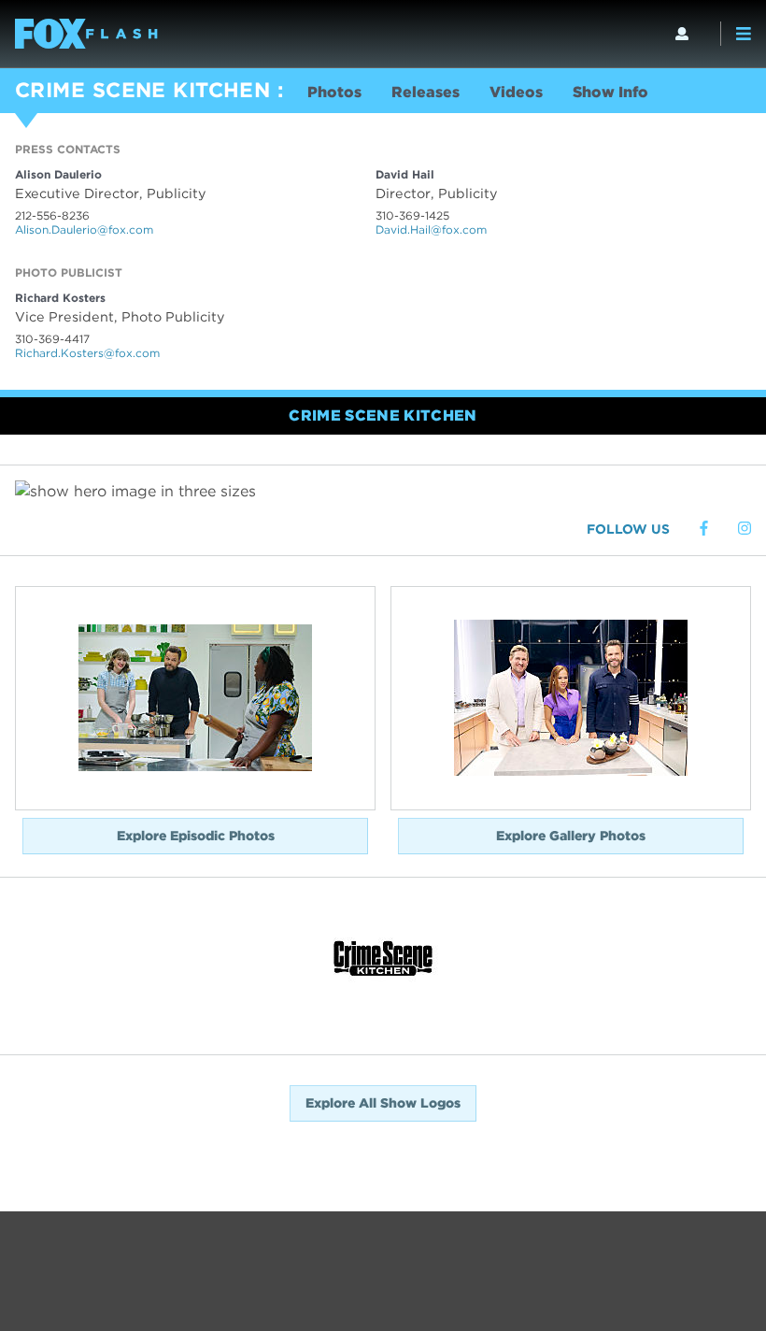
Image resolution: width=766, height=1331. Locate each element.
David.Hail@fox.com (431, 229)
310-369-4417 (52, 339)
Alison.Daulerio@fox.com (84, 229)
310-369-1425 (412, 215)
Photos (334, 92)
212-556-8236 (52, 215)
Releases (425, 92)
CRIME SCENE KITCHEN (142, 90)
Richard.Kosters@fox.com (87, 353)
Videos (516, 92)
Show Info (610, 92)
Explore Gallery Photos (570, 835)
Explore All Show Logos (383, 1102)
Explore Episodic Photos (196, 835)
